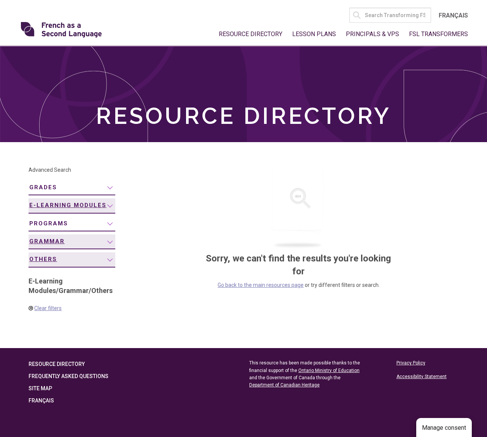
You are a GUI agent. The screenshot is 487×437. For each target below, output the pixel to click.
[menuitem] (72, 187)
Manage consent (444, 427)
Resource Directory (250, 34)
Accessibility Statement (421, 376)
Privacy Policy (410, 363)
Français (453, 15)
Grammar (47, 241)
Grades (43, 187)
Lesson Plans (314, 34)
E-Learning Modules (68, 205)
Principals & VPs (372, 34)
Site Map (40, 388)
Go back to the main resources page (261, 285)
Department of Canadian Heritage (284, 385)
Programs (48, 223)
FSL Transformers (438, 34)
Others (43, 259)
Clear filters (48, 308)
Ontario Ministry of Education (329, 370)
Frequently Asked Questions (68, 376)
